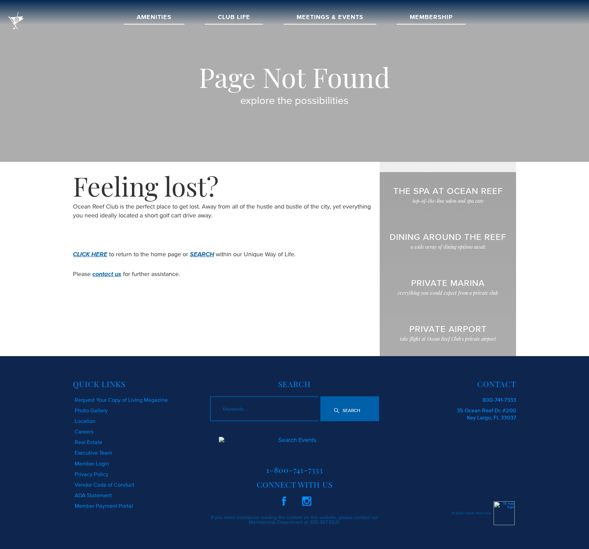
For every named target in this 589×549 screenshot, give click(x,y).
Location (85, 421)
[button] (349, 408)
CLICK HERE (90, 254)
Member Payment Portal (104, 506)
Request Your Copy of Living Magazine (121, 400)
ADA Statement (93, 495)
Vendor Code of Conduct (104, 485)
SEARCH (202, 254)
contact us (106, 274)
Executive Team (93, 452)
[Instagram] (307, 500)
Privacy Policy (91, 474)
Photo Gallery (91, 410)
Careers (84, 431)
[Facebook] (284, 500)
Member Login (92, 463)
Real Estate (88, 442)
